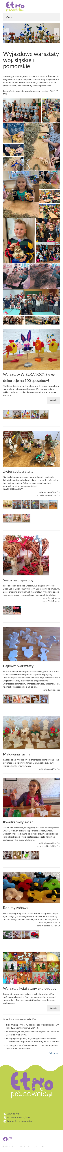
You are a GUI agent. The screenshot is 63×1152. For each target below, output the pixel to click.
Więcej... (53, 400)
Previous (6, 34)
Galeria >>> (54, 1053)
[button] (22, 110)
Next (56, 34)
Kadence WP (39, 1147)
